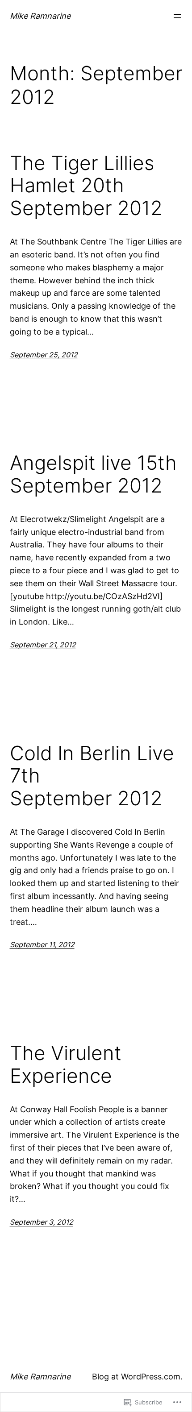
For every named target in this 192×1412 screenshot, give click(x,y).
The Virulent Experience (65, 1064)
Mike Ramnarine (40, 16)
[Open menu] (177, 16)
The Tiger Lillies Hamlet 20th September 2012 (86, 185)
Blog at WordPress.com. (137, 1376)
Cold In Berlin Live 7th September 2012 (92, 776)
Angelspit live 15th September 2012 (93, 474)
